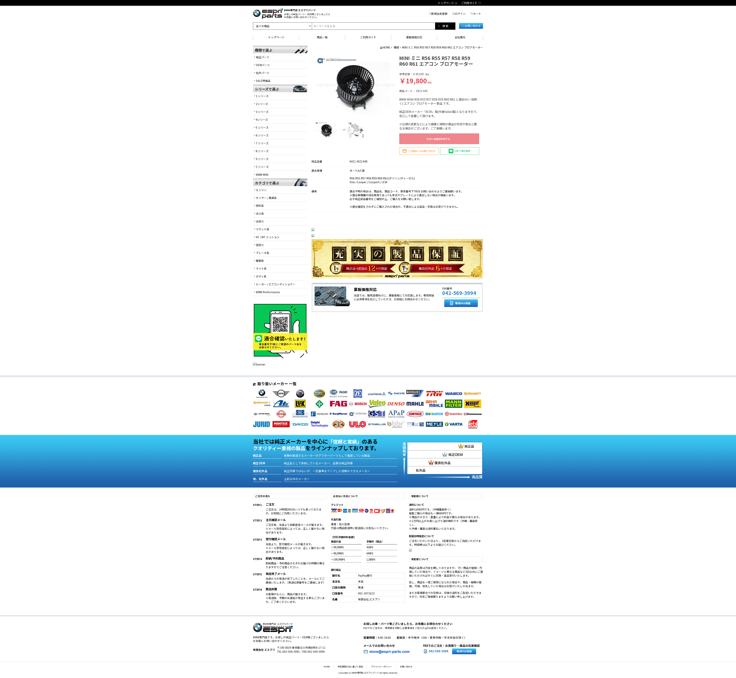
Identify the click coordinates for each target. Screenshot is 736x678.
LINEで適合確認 (462, 150)
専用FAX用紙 (460, 303)
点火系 (260, 213)
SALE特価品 (263, 81)
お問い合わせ (472, 26)
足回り (260, 245)
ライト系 (261, 268)
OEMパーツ (263, 65)
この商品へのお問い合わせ (418, 151)
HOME (386, 47)
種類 (396, 47)
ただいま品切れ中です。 (439, 139)
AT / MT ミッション (267, 237)
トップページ (276, 37)
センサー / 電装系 (266, 198)
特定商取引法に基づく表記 (350, 666)
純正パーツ (262, 57)
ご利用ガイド (368, 37)
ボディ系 (261, 276)
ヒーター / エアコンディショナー (275, 284)
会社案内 (460, 37)
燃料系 (260, 206)
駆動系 (260, 261)
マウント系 (262, 229)
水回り (260, 221)
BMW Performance (268, 292)
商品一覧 (322, 37)
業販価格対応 (414, 37)
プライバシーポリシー (381, 666)
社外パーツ (262, 73)
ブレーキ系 (262, 253)
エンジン (261, 190)
